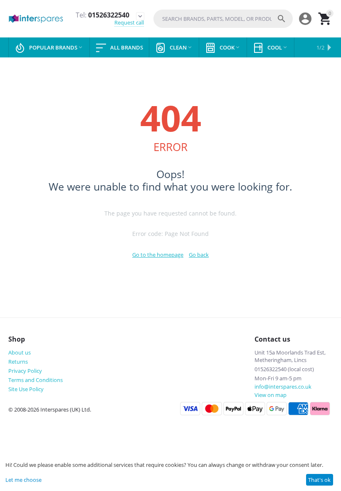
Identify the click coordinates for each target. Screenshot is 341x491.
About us (19, 352)
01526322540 (102, 15)
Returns (18, 361)
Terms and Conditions (35, 380)
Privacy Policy (25, 370)
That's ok (319, 480)
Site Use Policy (26, 389)
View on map (271, 395)
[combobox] (223, 19)
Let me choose (23, 480)
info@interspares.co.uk (283, 386)
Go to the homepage (157, 254)
